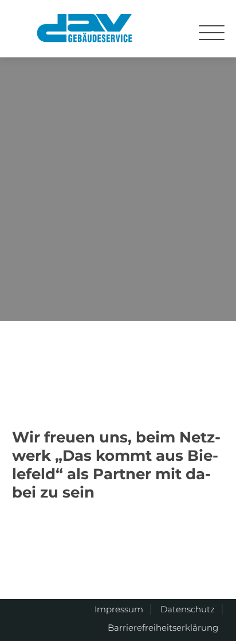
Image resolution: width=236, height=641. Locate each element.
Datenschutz (187, 609)
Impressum (119, 609)
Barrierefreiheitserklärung (163, 627)
